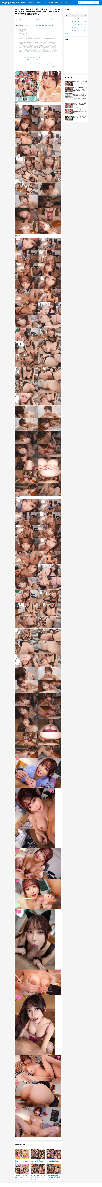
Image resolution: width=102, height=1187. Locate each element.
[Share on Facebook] (52, 19)
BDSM (56, 2)
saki (15, 1185)
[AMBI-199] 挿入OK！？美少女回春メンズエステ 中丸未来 (80, 82)
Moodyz (24, 25)
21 (75, 27)
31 (85, 30)
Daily (62, 2)
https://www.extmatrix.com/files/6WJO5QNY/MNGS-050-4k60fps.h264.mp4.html (36, 66)
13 (72, 24)
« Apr (66, 33)
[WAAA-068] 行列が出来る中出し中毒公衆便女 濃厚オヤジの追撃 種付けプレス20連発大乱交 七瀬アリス (54, 1160)
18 (66, 27)
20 (72, 27)
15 (78, 24)
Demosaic (28, 25)
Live (66, 2)
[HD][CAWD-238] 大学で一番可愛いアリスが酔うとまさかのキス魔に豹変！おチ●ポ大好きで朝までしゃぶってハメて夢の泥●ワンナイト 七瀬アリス (38, 1176)
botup (16, 18)
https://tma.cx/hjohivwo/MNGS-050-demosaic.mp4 (28, 62)
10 (85, 21)
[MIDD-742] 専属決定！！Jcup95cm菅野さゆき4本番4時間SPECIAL (80, 111)
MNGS (46, 25)
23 (81, 27)
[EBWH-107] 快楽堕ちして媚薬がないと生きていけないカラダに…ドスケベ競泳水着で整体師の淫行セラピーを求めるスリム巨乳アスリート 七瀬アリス (38, 1160)
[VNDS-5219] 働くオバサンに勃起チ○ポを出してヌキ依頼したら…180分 (79, 105)
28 (75, 30)
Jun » (70, 33)
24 (85, 27)
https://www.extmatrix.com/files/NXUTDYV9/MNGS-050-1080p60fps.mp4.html (35, 64)
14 (75, 24)
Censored (23, 2)
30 (81, 30)
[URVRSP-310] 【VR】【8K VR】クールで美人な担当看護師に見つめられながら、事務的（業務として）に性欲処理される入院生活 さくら (80, 97)
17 (85, 24)
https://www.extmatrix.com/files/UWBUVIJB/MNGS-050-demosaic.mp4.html (35, 68)
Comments (37, 18)
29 (78, 30)
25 (66, 30)
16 (81, 24)
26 (69, 30)
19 (69, 27)
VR (45, 2)
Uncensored (31, 2)
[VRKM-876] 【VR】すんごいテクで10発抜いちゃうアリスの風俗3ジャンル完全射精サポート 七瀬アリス (22, 1176)
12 (69, 24)
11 (66, 24)
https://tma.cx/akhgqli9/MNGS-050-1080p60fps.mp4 (29, 57)
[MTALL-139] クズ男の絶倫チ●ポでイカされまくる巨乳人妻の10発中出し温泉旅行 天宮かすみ (80, 89)
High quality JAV (10, 2)
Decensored (39, 2)
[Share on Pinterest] (57, 19)
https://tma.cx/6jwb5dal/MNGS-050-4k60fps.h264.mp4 (29, 60)
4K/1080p (51, 2)
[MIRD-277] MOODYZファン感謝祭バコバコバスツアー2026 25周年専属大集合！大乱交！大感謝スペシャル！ (22, 1160)
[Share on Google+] (60, 19)
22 (78, 27)
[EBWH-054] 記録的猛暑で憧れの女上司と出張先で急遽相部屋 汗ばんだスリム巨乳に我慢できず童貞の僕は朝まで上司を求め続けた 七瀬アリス (53, 1176)
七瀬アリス (50, 25)
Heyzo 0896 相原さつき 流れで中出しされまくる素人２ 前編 (80, 117)
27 (72, 30)
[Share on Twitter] (55, 19)
